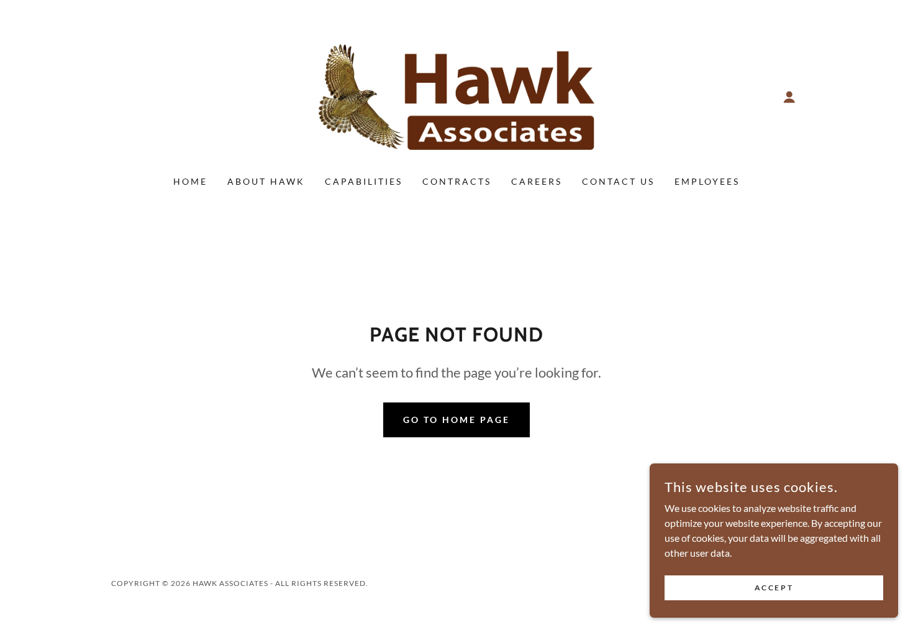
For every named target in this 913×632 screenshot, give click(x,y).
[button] (789, 97)
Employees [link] (707, 181)
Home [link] (190, 181)
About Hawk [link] (266, 181)
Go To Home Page (456, 419)
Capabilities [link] (363, 181)
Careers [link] (536, 181)
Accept (774, 587)
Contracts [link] (456, 181)
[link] (457, 95)
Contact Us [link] (618, 181)
